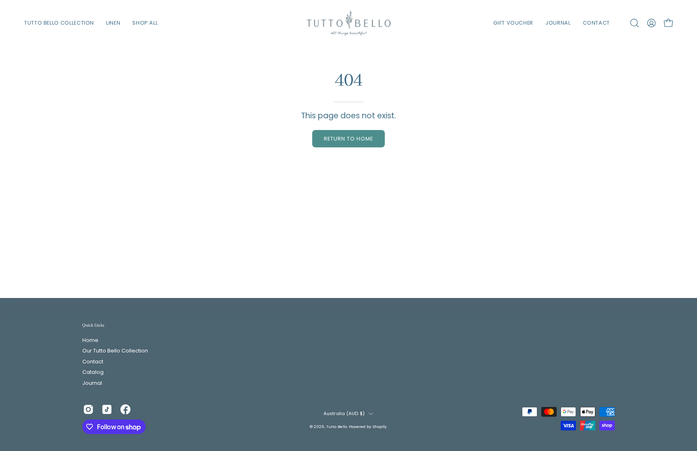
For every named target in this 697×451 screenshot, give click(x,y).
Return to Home (348, 138)
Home (90, 340)
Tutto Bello (336, 426)
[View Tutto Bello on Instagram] (88, 409)
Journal (92, 383)
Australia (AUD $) (344, 413)
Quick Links (93, 325)
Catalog (93, 372)
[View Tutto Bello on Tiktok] (107, 409)
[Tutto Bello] (348, 23)
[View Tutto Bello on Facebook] (125, 409)
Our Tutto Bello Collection (115, 351)
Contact (92, 361)
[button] (634, 23)
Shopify (379, 426)
